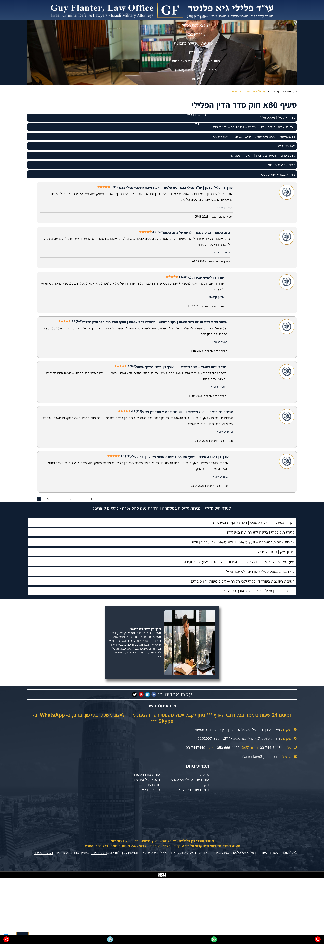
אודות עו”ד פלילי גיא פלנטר (189, 779)
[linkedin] (147, 694)
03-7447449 (195, 748)
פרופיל (204, 774)
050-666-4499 (228, 748)
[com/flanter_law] (134, 694)
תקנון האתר (99, 852)
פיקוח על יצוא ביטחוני (281, 165)
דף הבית (276, 91)
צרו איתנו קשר (150, 789)
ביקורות (203, 784)
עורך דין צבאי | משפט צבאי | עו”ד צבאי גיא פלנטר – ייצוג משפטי (254, 127)
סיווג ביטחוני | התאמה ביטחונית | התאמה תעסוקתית (262, 155)
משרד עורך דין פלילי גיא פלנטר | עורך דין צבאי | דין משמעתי (237, 729)
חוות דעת (153, 784)
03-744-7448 (270, 748)
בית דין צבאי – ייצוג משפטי (278, 174)
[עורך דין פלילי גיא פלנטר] (162, 10)
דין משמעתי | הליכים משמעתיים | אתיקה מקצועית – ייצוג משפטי (254, 136)
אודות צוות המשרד (146, 774)
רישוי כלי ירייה (286, 146)
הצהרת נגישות (43, 852)
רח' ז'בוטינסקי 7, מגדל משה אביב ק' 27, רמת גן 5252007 (239, 738)
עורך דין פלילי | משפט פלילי (277, 117)
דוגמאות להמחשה (147, 779)
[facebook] (154, 694)
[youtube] (141, 694)
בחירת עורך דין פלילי (194, 789)
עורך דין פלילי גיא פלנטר (145, 629)
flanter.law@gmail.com (260, 756)
